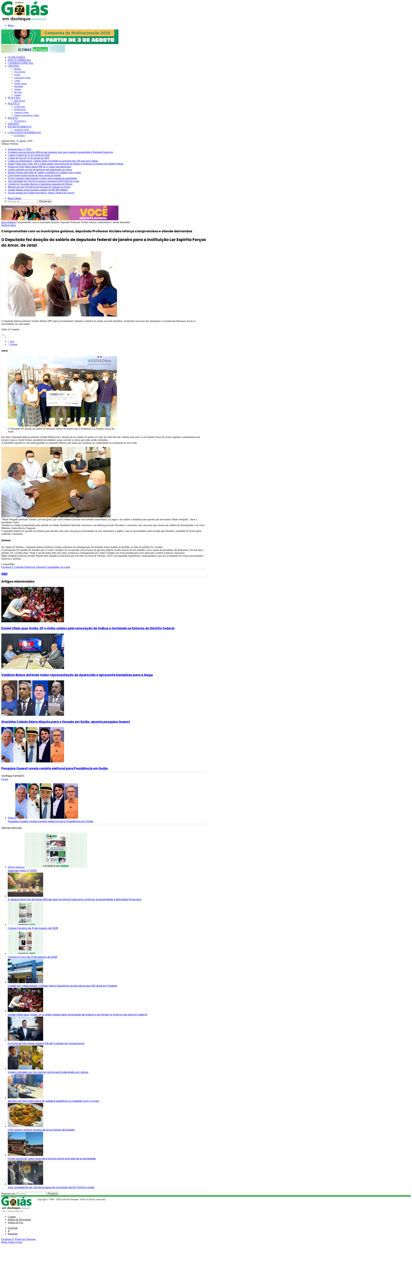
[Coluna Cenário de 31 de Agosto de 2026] (25, 924)
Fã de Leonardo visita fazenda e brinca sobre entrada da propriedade (42, 178)
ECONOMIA (19, 135)
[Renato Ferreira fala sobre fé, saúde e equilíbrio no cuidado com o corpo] (25, 1097)
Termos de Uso (15, 1222)
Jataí (12, 341)
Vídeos (12, 225)
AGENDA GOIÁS (21, 130)
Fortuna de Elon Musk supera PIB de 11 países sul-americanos (39, 166)
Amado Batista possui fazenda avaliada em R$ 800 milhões (38, 189)
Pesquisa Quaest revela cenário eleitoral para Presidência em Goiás (54, 768)
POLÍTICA (14, 103)
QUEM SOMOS (16, 57)
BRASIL (17, 69)
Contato (12, 1216)
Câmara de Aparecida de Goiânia (26, 115)
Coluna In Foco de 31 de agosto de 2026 (28, 158)
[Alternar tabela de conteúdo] (3, 335)
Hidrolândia (18, 86)
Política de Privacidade (19, 1219)
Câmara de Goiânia (21, 112)
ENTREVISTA (20, 109)
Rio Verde (18, 92)
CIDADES (13, 66)
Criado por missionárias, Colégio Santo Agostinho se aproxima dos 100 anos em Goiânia (53, 160)
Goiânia (17, 80)
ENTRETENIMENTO (20, 126)
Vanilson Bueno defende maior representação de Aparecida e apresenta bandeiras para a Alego (77, 675)
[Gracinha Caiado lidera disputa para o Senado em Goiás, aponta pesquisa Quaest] (32, 715)
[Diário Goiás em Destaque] (24, 20)
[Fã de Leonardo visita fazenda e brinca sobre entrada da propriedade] (25, 1155)
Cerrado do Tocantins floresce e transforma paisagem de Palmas (40, 184)
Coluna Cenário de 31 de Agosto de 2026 (29, 155)
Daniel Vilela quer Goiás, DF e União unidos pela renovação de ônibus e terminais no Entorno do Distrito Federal (65, 163)
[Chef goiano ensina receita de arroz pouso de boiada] (25, 1126)
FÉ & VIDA (14, 97)
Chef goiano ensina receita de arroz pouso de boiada (34, 175)
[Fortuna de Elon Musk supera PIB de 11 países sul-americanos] (25, 1039)
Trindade (17, 95)
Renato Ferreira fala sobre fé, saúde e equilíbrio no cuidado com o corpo (44, 172)
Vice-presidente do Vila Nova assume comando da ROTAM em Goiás (43, 181)
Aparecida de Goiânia (22, 78)
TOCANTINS (19, 72)
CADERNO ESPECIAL (20, 63)
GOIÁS (17, 75)
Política (11, 222)
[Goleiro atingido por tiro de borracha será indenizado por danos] (25, 1068)
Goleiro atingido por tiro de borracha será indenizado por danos (40, 169)
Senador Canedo (20, 83)
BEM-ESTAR (19, 101)
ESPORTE (13, 123)
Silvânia (13, 344)
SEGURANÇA (20, 121)
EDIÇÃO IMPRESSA (19, 60)
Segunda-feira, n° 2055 (19, 149)
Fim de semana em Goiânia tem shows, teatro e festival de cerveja (41, 192)
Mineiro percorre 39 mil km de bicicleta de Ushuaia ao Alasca (39, 186)
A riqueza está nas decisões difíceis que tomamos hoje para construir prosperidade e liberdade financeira (60, 152)
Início (4, 222)
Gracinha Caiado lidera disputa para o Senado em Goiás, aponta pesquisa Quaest (65, 722)
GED (4, 574)
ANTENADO (19, 107)
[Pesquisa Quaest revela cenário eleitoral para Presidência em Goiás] (32, 761)
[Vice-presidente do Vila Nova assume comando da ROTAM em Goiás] (25, 1183)
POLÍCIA (13, 118)
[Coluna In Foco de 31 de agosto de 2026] (25, 953)
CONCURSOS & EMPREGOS (24, 132)
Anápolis (17, 89)
